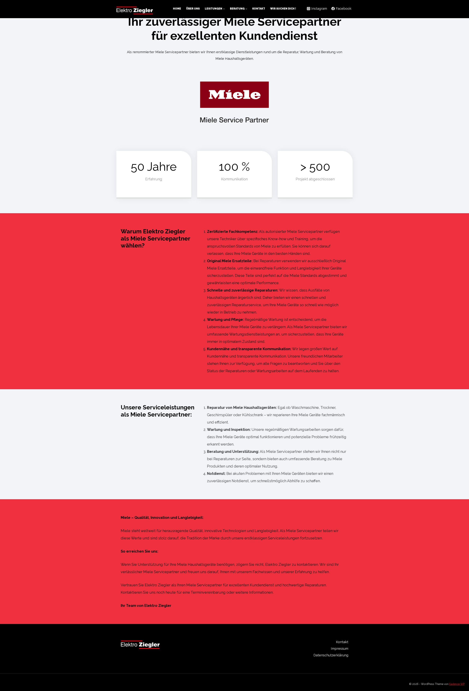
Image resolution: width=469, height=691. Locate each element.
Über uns (193, 8)
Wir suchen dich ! (283, 8)
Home (177, 8)
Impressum (339, 648)
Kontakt (258, 8)
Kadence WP (457, 684)
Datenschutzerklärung (330, 655)
